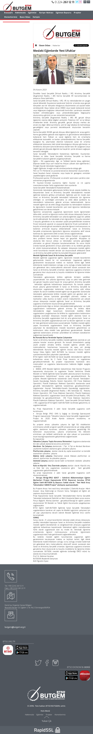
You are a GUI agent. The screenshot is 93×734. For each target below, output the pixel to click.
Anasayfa (8, 13)
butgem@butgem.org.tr (15, 627)
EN (85, 2)
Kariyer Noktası (46, 13)
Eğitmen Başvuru (63, 13)
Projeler (77, 13)
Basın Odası (25, 17)
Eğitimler (32, 13)
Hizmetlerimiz (10, 17)
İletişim (36, 17)
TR (88, 2)
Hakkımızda (20, 13)
